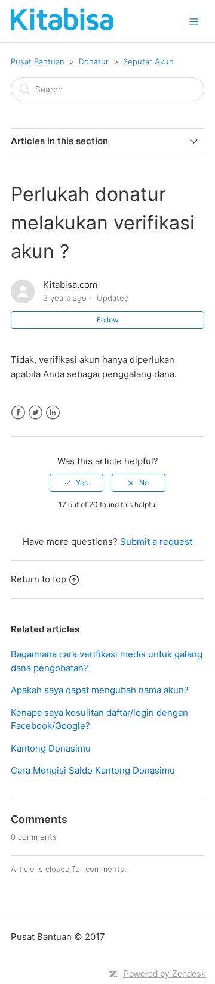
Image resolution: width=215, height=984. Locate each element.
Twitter (35, 412)
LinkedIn (52, 412)
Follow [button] (108, 319)
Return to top (38, 579)
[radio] (76, 483)
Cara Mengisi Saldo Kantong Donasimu (93, 770)
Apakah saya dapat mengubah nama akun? (100, 690)
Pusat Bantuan (37, 61)
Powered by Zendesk (164, 974)
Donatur (94, 61)
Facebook (18, 412)
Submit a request (156, 541)
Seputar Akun (148, 61)
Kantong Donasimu (51, 748)
